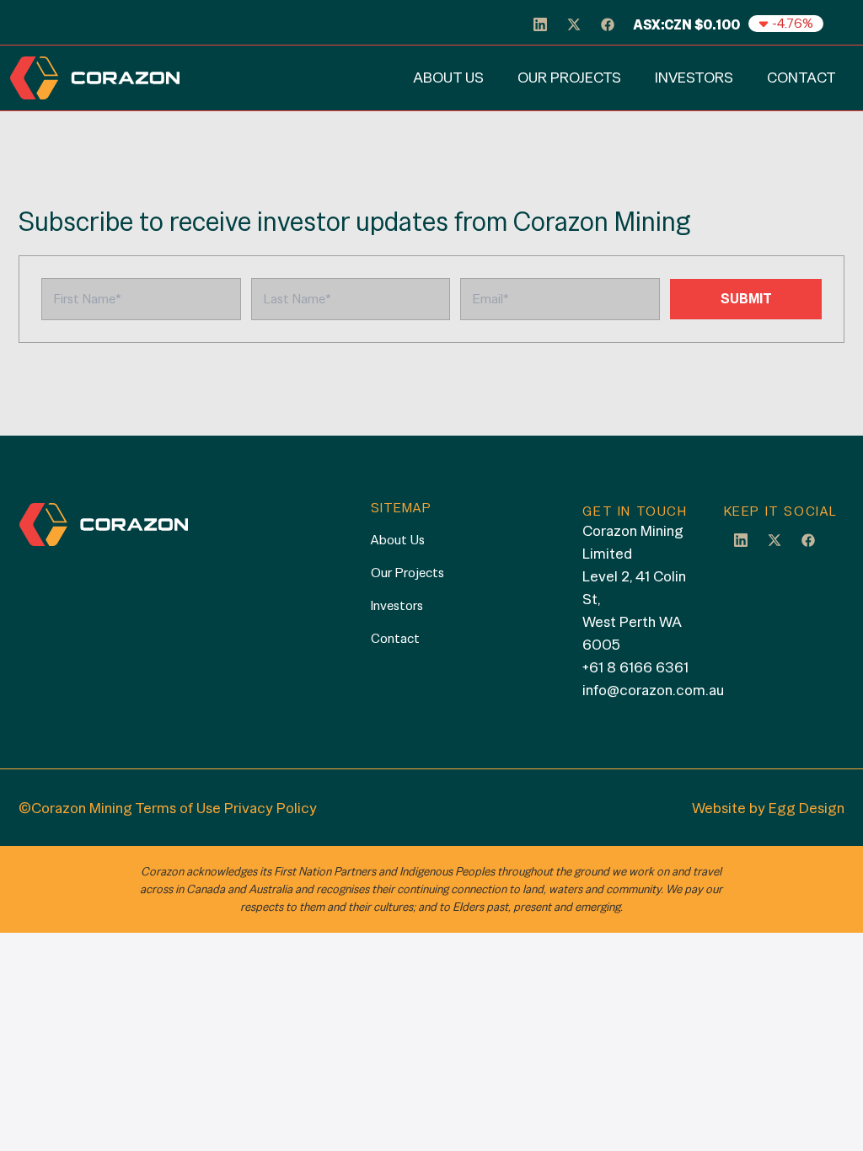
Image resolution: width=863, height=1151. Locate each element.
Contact (801, 77)
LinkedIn (741, 539)
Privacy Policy (270, 807)
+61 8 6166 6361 (635, 667)
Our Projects (569, 77)
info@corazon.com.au (653, 689)
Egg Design (806, 807)
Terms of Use (178, 807)
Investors (694, 77)
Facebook (808, 539)
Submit (746, 299)
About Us (448, 77)
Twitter (774, 539)
